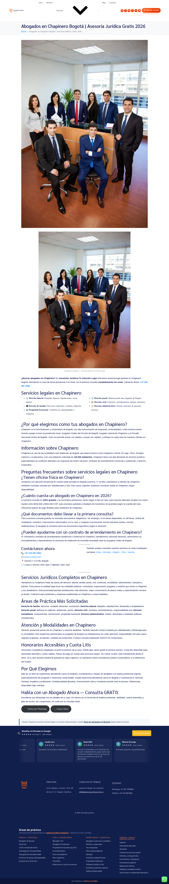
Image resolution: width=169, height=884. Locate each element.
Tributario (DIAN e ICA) (95, 864)
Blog (104, 3)
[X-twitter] (132, 10)
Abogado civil (58, 841)
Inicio (41, 3)
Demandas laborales (128, 846)
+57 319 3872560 (125, 793)
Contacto (112, 3)
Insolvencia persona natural (97, 868)
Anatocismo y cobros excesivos (65, 864)
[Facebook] (122, 10)
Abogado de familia (26, 841)
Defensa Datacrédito (94, 871)
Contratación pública (128, 862)
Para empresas (92, 847)
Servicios (59, 10)
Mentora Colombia (91, 881)
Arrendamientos (59, 851)
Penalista (123, 849)
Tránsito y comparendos (129, 856)
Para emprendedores (94, 851)
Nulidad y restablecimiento (130, 869)
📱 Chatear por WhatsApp (35, 709)
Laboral (123, 842)
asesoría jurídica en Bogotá (57, 833)
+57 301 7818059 (127, 789)
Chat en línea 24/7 (32, 557)
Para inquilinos (58, 857)
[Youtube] (128, 10)
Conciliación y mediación (129, 859)
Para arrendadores (60, 854)
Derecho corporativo (94, 844)
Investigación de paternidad (30, 851)
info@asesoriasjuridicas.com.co (91, 792)
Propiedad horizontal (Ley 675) (64, 847)
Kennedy (107, 552)
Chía (123, 552)
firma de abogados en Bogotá (97, 722)
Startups (89, 854)
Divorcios (22, 844)
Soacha (130, 552)
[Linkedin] (139, 10)
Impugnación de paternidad (30, 854)
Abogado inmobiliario (61, 844)
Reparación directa (127, 866)
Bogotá (116, 552)
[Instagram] (125, 10)
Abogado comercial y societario (98, 841)
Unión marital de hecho (28, 847)
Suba (98, 552)
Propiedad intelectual (94, 861)
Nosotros (49, 3)
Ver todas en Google (142, 733)
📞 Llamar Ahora (61, 709)
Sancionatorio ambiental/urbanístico (134, 872)
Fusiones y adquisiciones (96, 857)
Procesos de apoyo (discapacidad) (32, 857)
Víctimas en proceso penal (130, 852)
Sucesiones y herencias (28, 861)
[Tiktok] (135, 10)
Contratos (56, 861)
